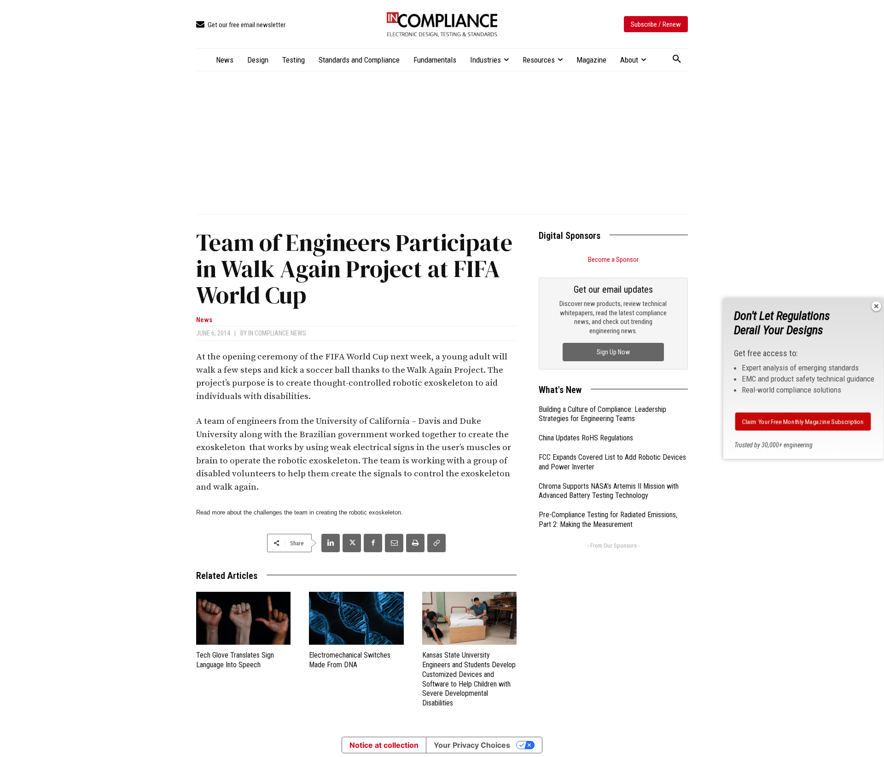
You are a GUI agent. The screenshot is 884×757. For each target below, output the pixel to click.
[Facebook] (373, 543)
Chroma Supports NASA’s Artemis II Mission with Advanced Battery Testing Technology (609, 491)
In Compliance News (277, 333)
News (204, 320)
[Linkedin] (330, 543)
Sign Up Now (613, 352)
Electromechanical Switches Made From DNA (349, 660)
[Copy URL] (436, 543)
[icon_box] (240, 25)
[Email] (394, 543)
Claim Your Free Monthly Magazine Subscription (803, 421)
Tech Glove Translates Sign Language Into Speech (235, 660)
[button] (677, 59)
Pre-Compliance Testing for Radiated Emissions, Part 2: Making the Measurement (608, 519)
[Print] (415, 543)
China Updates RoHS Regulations (586, 437)
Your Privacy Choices (472, 745)
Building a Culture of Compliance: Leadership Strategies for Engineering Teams (602, 414)
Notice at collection (384, 745)
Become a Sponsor (613, 259)
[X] (352, 543)
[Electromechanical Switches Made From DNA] (356, 618)
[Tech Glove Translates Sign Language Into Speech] (243, 618)
